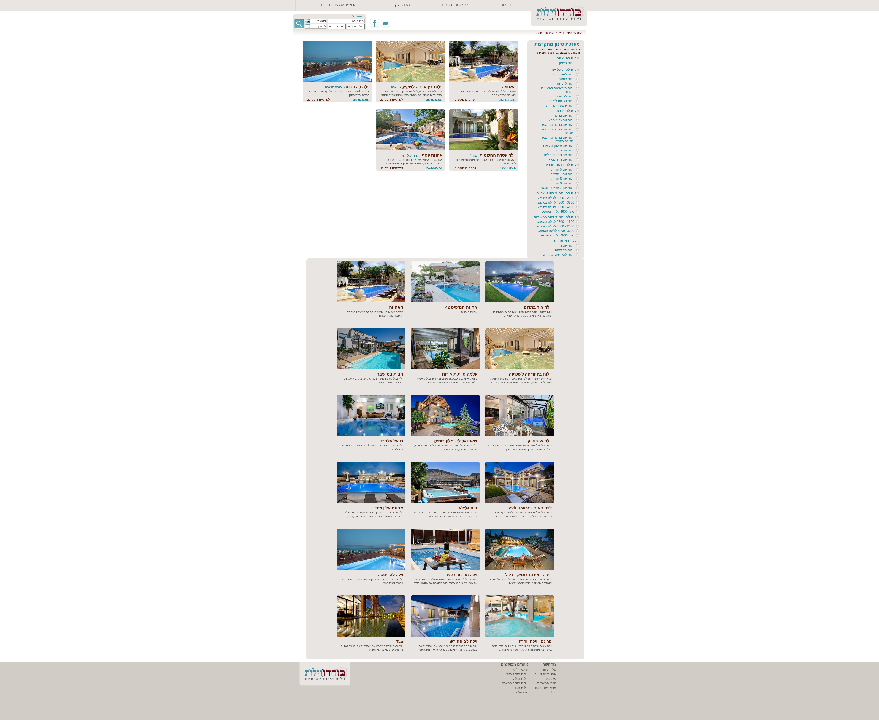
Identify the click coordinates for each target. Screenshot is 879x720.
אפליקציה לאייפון (544, 674)
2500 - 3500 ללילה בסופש (556, 198)
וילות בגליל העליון (516, 674)
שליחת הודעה (546, 669)
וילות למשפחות (563, 74)
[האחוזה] (483, 61)
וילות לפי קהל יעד (565, 70)
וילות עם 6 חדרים (562, 183)
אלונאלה (522, 692)
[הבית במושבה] (371, 348)
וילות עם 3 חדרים (562, 169)
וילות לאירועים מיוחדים (558, 254)
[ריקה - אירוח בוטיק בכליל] (519, 549)
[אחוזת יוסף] (410, 129)
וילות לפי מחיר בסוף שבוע (558, 193)
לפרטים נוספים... (464, 99)
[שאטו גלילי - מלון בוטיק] (445, 415)
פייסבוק (551, 678)
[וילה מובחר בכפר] (445, 549)
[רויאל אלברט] (371, 415)
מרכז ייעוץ (402, 5)
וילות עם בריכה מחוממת (557, 124)
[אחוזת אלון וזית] (371, 482)
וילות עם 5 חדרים (562, 178)
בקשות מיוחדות (566, 241)
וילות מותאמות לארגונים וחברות (557, 90)
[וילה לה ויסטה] (337, 61)
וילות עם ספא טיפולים (559, 155)
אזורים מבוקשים (514, 664)
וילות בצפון (566, 63)
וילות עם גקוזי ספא (561, 120)
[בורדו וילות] (321, 675)
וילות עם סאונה (563, 150)
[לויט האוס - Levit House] (519, 482)
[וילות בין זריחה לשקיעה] (410, 61)
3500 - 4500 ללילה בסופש (556, 202)
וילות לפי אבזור (567, 111)
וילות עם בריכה (564, 115)
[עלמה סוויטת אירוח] (445, 348)
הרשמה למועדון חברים (338, 5)
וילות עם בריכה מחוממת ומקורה (557, 131)
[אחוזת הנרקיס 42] (445, 281)
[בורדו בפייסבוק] (374, 23)
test (553, 692)
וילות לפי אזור (568, 58)
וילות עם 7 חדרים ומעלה (557, 188)
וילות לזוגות (566, 79)
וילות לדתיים (565, 96)
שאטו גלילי (520, 669)
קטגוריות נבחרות (455, 5)
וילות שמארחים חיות (560, 105)
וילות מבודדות (564, 250)
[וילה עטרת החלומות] (483, 129)
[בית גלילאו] (445, 482)
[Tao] (371, 616)
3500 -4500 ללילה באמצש (556, 231)
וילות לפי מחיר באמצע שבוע (556, 217)
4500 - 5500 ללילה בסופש (556, 207)
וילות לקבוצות (565, 83)
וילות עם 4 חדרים (544, 33)
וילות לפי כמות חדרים (570, 33)
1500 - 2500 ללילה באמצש (555, 221)
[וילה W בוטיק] (519, 415)
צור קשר (550, 664)
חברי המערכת (546, 683)
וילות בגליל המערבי (514, 683)
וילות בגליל (520, 678)
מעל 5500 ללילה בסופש (558, 211)
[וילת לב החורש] (445, 616)
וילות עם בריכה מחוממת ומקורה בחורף (557, 139)
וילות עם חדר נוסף (561, 159)
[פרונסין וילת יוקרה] (519, 616)
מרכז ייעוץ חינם (545, 688)
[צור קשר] (386, 23)
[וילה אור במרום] (519, 281)
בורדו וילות (508, 5)
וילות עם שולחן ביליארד (558, 146)
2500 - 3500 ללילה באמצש (555, 226)
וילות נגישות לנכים (561, 101)
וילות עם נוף (566, 245)
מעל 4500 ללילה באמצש (557, 235)
